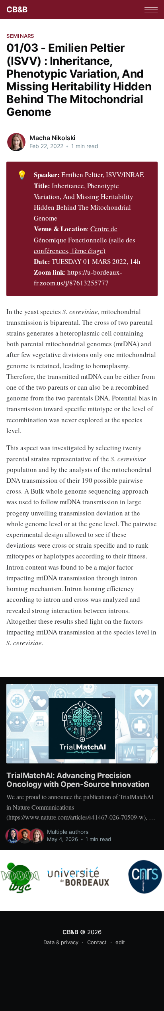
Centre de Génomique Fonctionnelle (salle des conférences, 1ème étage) (84, 239)
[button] (151, 9)
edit (120, 942)
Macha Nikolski (52, 138)
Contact (97, 942)
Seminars (20, 36)
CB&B (16, 9)
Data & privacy (60, 942)
